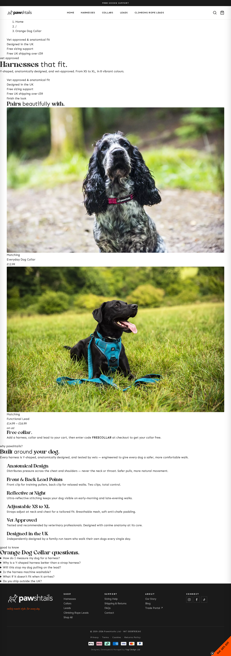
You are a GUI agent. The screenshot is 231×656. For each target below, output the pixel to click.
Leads (124, 12)
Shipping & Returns (115, 603)
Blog (148, 603)
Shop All (68, 617)
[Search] (215, 13)
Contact (109, 612)
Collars (107, 12)
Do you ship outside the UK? (22, 581)
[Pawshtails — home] (35, 13)
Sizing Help (111, 598)
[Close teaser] (212, 653)
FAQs (108, 608)
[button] (221, 646)
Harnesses (88, 12)
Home (70, 12)
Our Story (150, 598)
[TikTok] (204, 600)
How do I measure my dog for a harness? (31, 558)
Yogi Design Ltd (132, 650)
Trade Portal (154, 608)
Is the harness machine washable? (27, 572)
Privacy (94, 637)
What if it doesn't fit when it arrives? (28, 576)
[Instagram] (189, 600)
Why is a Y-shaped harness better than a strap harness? (42, 562)
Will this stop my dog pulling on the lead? (32, 567)
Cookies (116, 637)
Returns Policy (132, 637)
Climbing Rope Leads (149, 12)
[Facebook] (197, 600)
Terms (105, 637)
